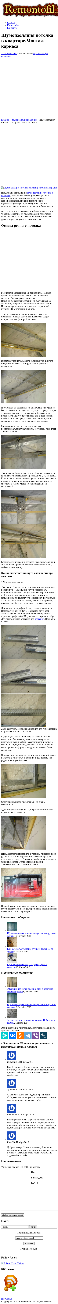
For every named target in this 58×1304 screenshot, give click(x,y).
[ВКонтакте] (12, 1035)
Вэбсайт (35, 1183)
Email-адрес (37, 1177)
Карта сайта (13, 25)
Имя (33, 1172)
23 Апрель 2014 (9, 53)
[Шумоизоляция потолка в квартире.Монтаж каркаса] (29, 187)
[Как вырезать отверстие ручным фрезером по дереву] (12, 946)
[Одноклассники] (20, 1035)
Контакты (12, 28)
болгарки (39, 619)
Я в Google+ (7, 1298)
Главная (11, 22)
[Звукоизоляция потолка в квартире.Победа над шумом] (12, 1017)
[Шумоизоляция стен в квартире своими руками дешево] (12, 930)
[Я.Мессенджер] (4, 1035)
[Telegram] (28, 1035)
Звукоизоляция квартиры (24, 120)
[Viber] (35, 1035)
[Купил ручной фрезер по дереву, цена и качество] (12, 962)
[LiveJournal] (43, 1035)
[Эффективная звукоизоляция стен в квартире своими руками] (12, 986)
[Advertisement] (29, 88)
